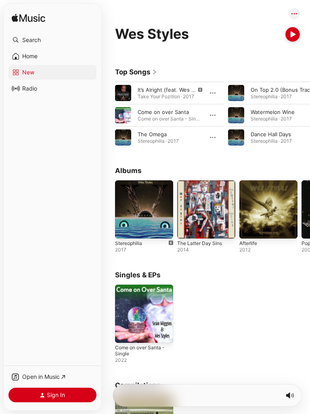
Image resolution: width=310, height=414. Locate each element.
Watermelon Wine (273, 112)
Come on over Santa (163, 112)
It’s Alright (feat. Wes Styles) (173, 90)
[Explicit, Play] (123, 93)
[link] (136, 72)
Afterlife (248, 243)
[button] (52, 40)
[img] (28, 18)
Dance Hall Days (271, 134)
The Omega (152, 134)
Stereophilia (128, 243)
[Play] (292, 34)
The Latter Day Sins (199, 243)
